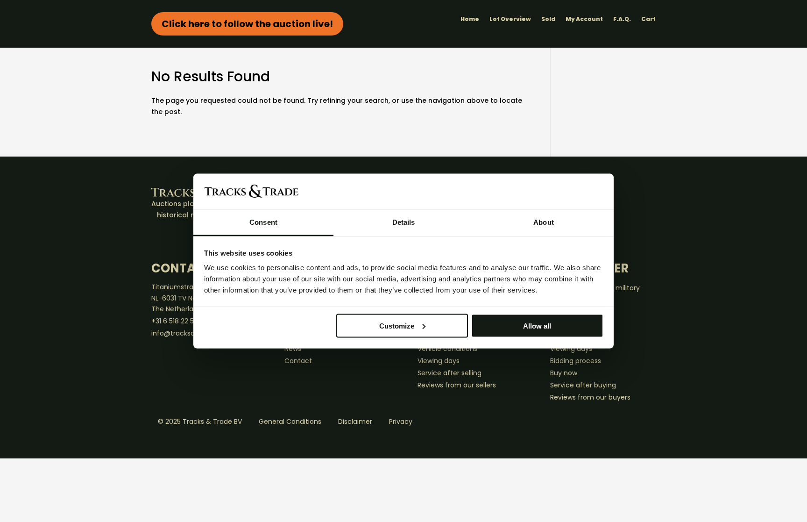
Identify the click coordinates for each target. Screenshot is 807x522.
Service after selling (449, 373)
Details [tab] (403, 222)
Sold (548, 19)
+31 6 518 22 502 (176, 321)
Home (469, 19)
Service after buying (583, 385)
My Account (584, 19)
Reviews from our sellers (457, 385)
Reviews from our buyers (590, 397)
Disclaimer (355, 421)
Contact (298, 360)
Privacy (400, 421)
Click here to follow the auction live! (247, 23)
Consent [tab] (263, 222)
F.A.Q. (622, 19)
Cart (648, 19)
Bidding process (575, 360)
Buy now (563, 373)
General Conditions (290, 421)
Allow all (537, 325)
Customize (396, 325)
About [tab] (543, 222)
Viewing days (439, 360)
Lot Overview (510, 19)
